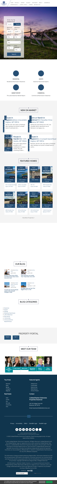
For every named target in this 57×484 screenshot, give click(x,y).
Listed (8, 45)
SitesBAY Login (43, 423)
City (7, 401)
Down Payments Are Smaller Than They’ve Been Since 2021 (28, 276)
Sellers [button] (28, 2)
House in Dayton (9, 118)
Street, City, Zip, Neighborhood (11, 20)
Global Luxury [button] (23, 4)
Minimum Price (9, 28)
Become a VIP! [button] (37, 4)
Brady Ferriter (34, 387)
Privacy (12, 423)
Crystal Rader (34, 385)
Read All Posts (8, 321)
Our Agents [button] (34, 2)
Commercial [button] (47, 2)
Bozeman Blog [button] (14, 4)
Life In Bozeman (8, 315)
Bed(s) (8, 35)
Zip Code (8, 403)
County (7, 399)
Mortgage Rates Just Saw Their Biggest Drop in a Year (28, 289)
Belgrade (8, 390)
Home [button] (12, 2)
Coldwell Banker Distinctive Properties (14, 284)
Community (7, 318)
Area (7, 406)
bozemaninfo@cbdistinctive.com (41, 408)
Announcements (8, 320)
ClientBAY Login (33, 423)
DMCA (25, 423)
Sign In (16, 336)
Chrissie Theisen (35, 390)
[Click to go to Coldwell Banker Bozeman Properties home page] (4, 3)
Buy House (7, 316)
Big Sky (7, 387)
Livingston (8, 389)
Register (8, 336)
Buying (6, 311)
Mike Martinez (34, 389)
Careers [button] (31, 4)
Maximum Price (17, 28)
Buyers (6, 309)
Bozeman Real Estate (9, 313)
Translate (39, 473)
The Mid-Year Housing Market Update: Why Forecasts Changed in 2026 (11, 291)
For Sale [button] (17, 2)
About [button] (40, 2)
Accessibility (19, 423)
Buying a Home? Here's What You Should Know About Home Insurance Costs (11, 277)
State (7, 397)
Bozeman (6, 308)
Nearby (18, 24)
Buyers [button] (22, 2)
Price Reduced (16, 46)
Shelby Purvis (34, 383)
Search (16, 54)
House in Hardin (17, 137)
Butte (7, 385)
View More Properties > (28, 218)
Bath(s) (16, 35)
